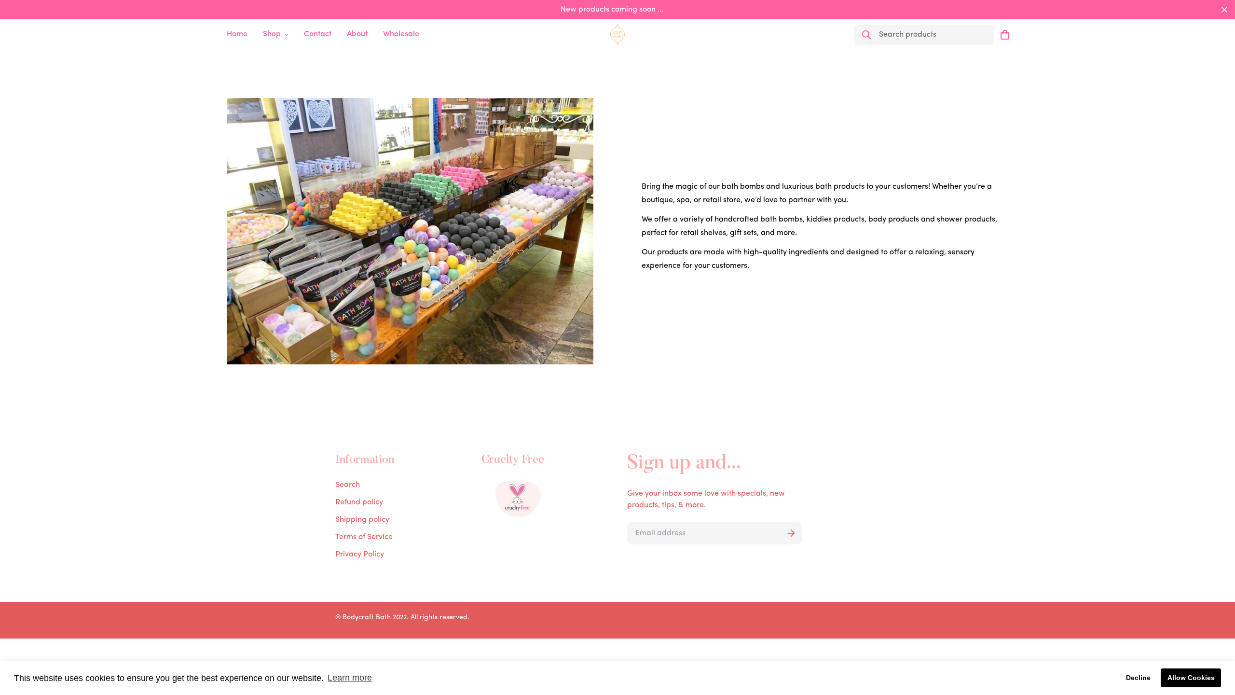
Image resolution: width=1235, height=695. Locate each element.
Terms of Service (364, 537)
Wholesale (401, 34)
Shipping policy (362, 520)
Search (347, 485)
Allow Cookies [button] (1191, 677)
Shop (272, 34)
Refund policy (359, 502)
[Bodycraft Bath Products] (617, 34)
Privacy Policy (359, 554)
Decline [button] (1138, 677)
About (357, 34)
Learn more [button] (350, 677)
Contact (317, 34)
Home (237, 34)
